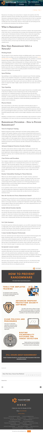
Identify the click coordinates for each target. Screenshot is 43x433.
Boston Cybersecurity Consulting (23, 426)
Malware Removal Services (34, 426)
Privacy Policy (21, 413)
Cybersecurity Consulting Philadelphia (9, 426)
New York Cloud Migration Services (28, 421)
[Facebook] (18, 405)
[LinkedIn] (25, 405)
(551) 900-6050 (23, 410)
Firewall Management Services (27, 424)
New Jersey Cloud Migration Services (28, 416)
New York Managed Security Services (14, 421)
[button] (2, 387)
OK (29, 431)
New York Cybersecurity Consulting (15, 419)
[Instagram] (23, 405)
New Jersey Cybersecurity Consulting (14, 416)
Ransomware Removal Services (15, 424)
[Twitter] (20, 405)
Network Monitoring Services (27, 419)
